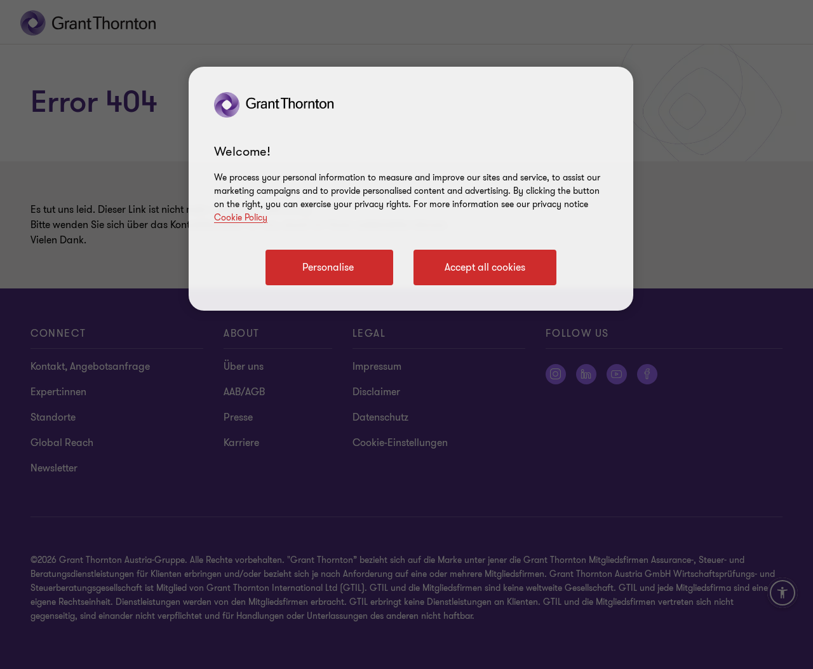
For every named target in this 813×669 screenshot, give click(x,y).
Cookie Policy (240, 218)
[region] (411, 189)
